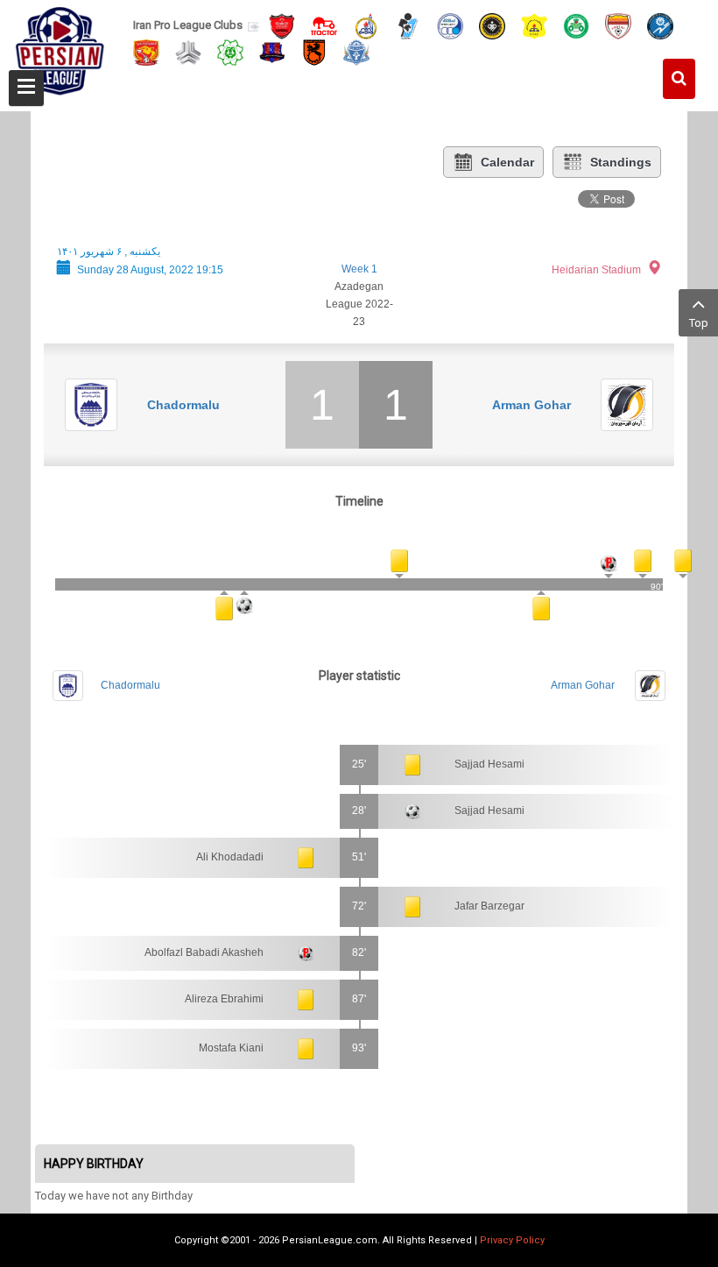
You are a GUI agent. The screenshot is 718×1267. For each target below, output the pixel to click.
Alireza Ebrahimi (224, 999)
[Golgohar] (660, 25)
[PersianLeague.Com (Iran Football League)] (60, 50)
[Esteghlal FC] (450, 25)
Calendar (507, 162)
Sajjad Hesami (489, 764)
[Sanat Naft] (534, 25)
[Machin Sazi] (230, 51)
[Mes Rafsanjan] (314, 51)
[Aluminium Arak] (356, 51)
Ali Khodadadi (230, 857)
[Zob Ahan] (576, 25)
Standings (620, 162)
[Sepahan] (492, 25)
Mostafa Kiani (231, 1048)
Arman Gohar (531, 405)
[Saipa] (188, 52)
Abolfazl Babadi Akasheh (204, 952)
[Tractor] (324, 25)
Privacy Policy (512, 1240)
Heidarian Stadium (596, 270)
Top (698, 322)
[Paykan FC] (408, 25)
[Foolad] (618, 25)
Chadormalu (183, 405)
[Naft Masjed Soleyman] (366, 25)
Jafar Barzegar (489, 906)
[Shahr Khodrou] (146, 51)
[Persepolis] (282, 25)
